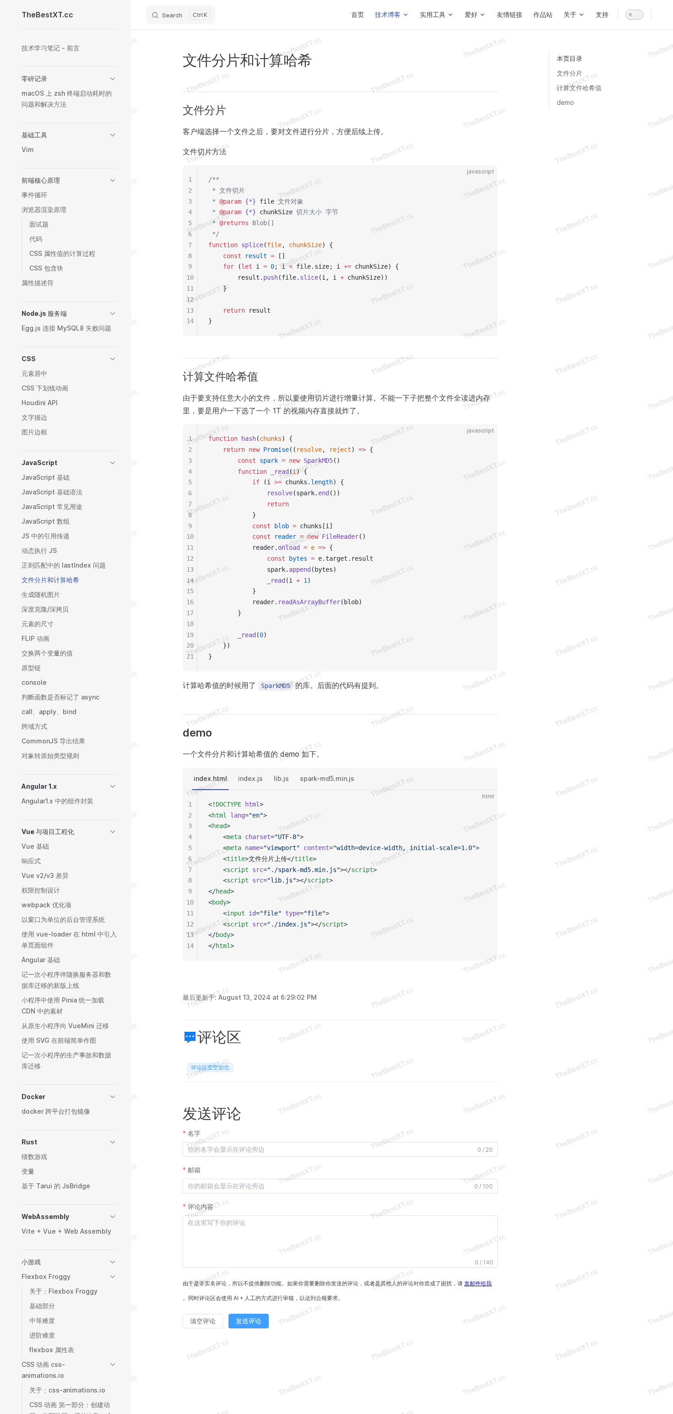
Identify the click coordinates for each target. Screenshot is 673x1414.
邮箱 (194, 1170)
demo (565, 102)
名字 (194, 1133)
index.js (250, 778)
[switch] (634, 15)
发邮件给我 (478, 1283)
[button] (69, 78)
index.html (210, 778)
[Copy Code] (483, 180)
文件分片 (569, 73)
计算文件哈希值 (579, 88)
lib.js (281, 778)
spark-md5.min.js (327, 778)
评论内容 (200, 1206)
